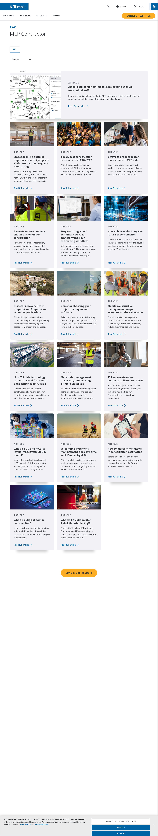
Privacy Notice (41, 824)
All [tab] (15, 49)
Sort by (15, 59)
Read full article (76, 106)
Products (25, 15)
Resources (41, 15)
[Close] (154, 825)
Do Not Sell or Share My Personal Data (121, 821)
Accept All (121, 833)
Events (56, 15)
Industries (8, 15)
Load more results (78, 572)
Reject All (121, 827)
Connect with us (139, 15)
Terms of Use (25, 824)
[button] (119, 7)
